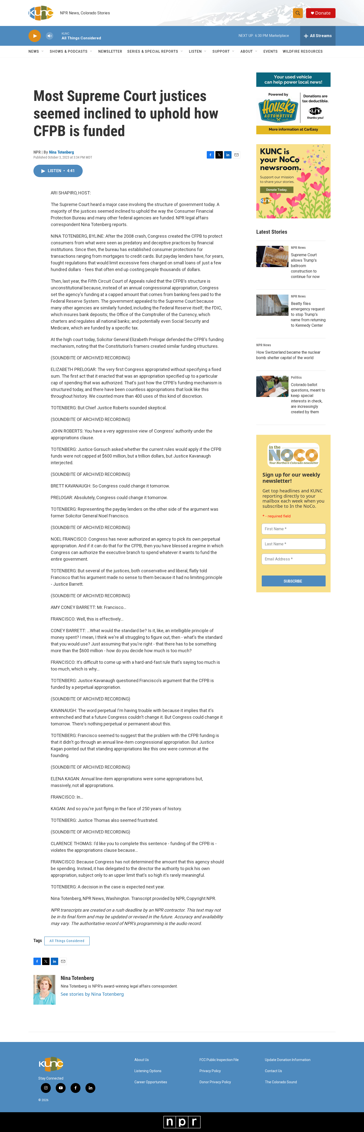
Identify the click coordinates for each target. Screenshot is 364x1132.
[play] (35, 36)
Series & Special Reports (152, 51)
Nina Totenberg (61, 152)
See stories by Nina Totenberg (92, 994)
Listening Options (147, 1071)
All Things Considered (67, 941)
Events (270, 51)
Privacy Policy (210, 1071)
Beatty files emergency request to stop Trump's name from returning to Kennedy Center (308, 314)
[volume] (49, 36)
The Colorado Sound (281, 1082)
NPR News (298, 248)
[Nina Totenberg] (44, 990)
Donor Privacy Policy (215, 1082)
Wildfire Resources (303, 51)
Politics (296, 377)
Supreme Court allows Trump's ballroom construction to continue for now (305, 266)
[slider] (57, 35)
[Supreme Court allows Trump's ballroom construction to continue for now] (272, 256)
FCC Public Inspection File (219, 1060)
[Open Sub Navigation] (43, 51)
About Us (141, 1060)
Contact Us (273, 1071)
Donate (323, 13)
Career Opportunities (150, 1082)
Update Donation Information (288, 1060)
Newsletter (110, 51)
